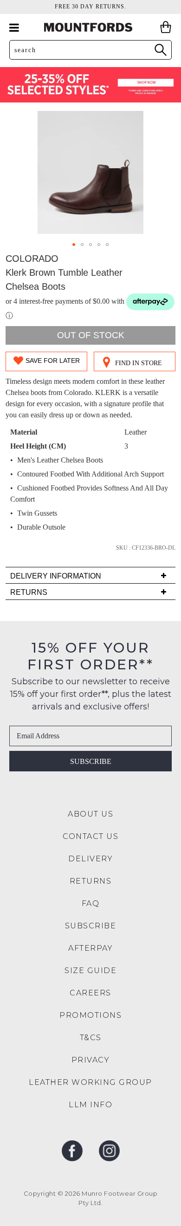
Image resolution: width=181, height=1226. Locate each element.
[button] (74, 245)
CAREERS (90, 992)
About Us (90, 814)
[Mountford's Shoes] (90, 27)
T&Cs (91, 1037)
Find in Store (138, 363)
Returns (91, 881)
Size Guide (90, 970)
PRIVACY (90, 1060)
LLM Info (90, 1104)
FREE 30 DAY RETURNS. (90, 6)
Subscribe (90, 761)
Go (160, 49)
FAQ (91, 903)
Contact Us (90, 836)
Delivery (90, 858)
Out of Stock (90, 335)
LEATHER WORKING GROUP (90, 1082)
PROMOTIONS (90, 1015)
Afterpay (90, 948)
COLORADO (32, 258)
